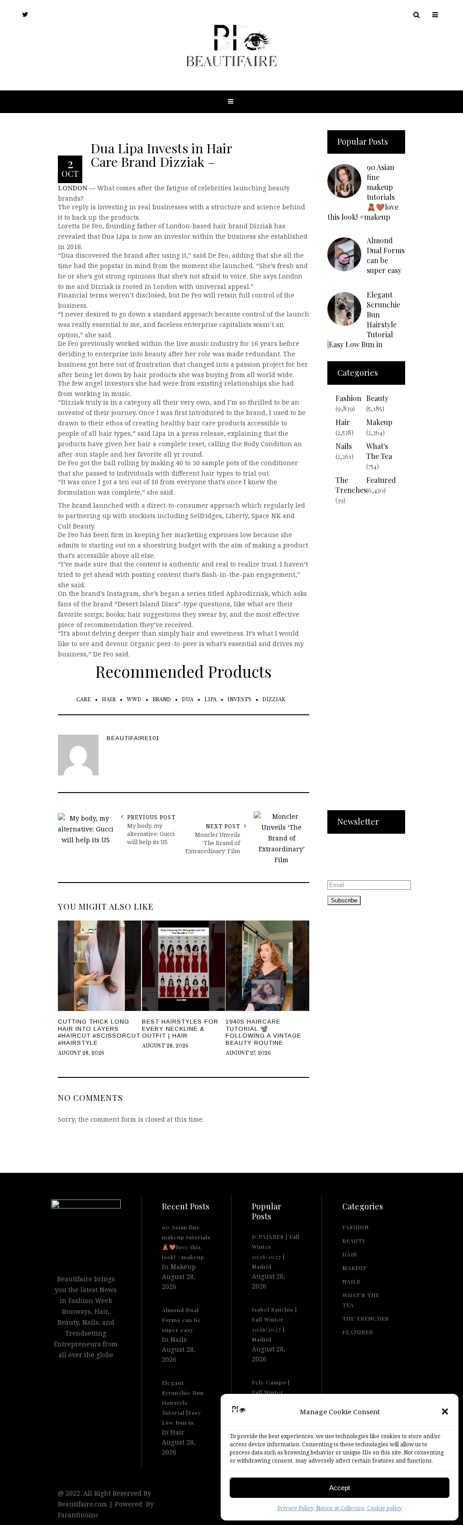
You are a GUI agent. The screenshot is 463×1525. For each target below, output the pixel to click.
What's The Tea (379, 451)
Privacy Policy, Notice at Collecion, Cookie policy (339, 1508)
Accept (339, 1488)
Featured (381, 480)
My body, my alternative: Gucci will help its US (151, 834)
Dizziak (273, 700)
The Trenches (351, 485)
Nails (343, 446)
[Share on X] (9, 741)
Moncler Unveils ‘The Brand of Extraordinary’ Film (212, 843)
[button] (444, 1411)
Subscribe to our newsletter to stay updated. (355, 858)
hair (109, 700)
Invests (239, 700)
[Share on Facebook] (9, 761)
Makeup (379, 422)
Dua (188, 700)
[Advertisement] (366, 663)
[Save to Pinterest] (9, 782)
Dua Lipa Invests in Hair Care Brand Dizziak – (161, 154)
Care (83, 700)
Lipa (210, 700)
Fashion (348, 398)
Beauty (377, 398)
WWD (134, 700)
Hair (342, 422)
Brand (161, 700)
